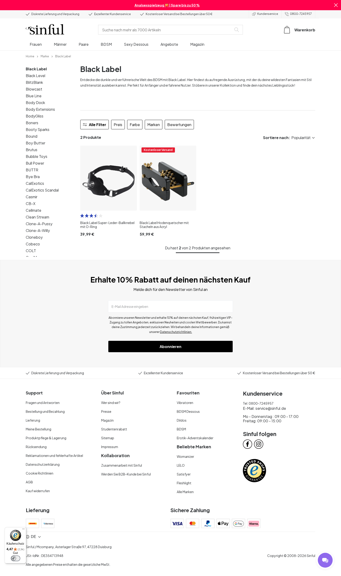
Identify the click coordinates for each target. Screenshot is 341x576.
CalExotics (35, 183)
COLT (31, 250)
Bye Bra (33, 176)
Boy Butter (35, 142)
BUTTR (32, 169)
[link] (30, 56)
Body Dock (35, 102)
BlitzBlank (34, 82)
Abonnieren (170, 346)
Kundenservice (267, 14)
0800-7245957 (301, 14)
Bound (31, 136)
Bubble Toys (36, 156)
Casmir (31, 196)
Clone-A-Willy (38, 230)
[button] (336, 5)
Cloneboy (34, 237)
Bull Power (35, 163)
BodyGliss (34, 116)
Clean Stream (37, 217)
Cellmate (33, 210)
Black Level (35, 75)
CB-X (30, 203)
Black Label (36, 68)
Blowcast (34, 89)
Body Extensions (40, 109)
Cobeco (33, 243)
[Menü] (23, 530)
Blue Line (34, 95)
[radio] (82, 216)
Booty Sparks (37, 129)
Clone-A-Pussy (39, 223)
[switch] (15, 558)
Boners (32, 122)
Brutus (31, 149)
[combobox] (166, 29)
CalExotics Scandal (42, 190)
